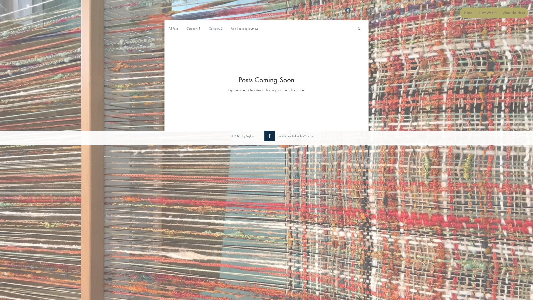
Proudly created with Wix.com (295, 136)
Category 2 (216, 28)
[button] (359, 29)
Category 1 (193, 28)
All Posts (173, 28)
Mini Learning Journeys (244, 28)
